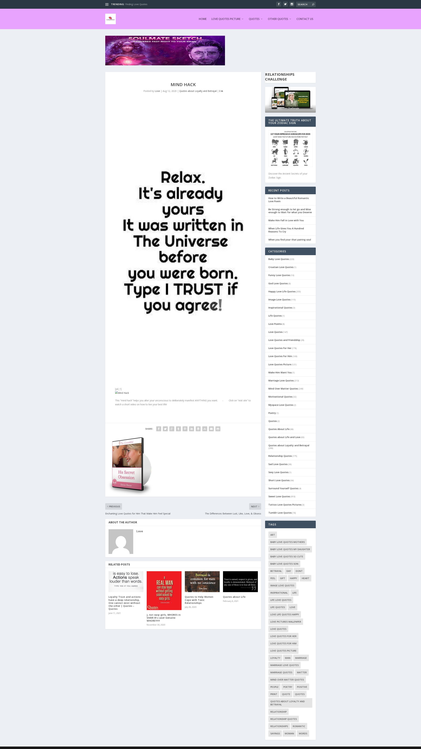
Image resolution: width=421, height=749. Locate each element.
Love (157, 91)
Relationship (278, 711)
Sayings (275, 733)
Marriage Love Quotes (281, 380)
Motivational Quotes (280, 396)
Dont (299, 571)
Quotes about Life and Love (284, 437)
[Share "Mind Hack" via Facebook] (158, 429)
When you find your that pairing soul (289, 239)
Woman (289, 733)
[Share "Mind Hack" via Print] (218, 429)
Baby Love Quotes (278, 259)
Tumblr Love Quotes (280, 512)
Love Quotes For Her (279, 348)
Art (272, 534)
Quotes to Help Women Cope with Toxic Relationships (199, 599)
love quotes (278, 628)
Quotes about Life (234, 596)
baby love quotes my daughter (290, 549)
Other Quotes (278, 19)
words (303, 733)
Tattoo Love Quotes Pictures (284, 504)
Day (288, 571)
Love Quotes (275, 332)
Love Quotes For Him (280, 356)
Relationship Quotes (280, 455)
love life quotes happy (284, 614)
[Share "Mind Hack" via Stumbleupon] (204, 429)
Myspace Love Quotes (280, 404)
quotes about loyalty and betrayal (287, 703)
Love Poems (275, 323)
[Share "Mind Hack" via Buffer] (198, 429)
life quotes (277, 607)
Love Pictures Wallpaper (285, 621)
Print (273, 694)
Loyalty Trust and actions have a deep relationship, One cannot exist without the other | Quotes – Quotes (125, 602)
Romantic (299, 726)
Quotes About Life (278, 429)
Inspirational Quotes (280, 307)
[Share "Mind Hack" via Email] (211, 429)
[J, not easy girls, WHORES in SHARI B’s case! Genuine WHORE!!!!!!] (164, 590)
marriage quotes (281, 672)
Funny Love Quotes (279, 275)
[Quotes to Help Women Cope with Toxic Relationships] (202, 581)
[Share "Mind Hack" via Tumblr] (178, 429)
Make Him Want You (280, 372)
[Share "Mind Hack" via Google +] (172, 429)
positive (302, 686)
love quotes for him (283, 643)
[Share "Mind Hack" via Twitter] (165, 429)
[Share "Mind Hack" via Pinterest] (185, 429)
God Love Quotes (278, 283)
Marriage (301, 657)
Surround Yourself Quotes (283, 488)
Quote (286, 694)
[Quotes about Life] (240, 581)
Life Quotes (275, 315)
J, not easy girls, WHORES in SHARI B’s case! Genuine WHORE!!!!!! (164, 617)
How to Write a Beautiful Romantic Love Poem (288, 200)
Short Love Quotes (279, 480)
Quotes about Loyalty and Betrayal (198, 91)
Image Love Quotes (279, 299)
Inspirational (279, 592)
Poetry (272, 413)
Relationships (279, 726)
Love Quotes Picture (225, 19)
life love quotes (280, 600)
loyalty (275, 657)
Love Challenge (290, 108)
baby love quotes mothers (287, 542)
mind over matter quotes (287, 679)
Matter (302, 672)
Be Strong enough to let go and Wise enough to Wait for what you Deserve (290, 211)
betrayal (276, 571)
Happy (293, 578)
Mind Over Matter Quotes (283, 388)
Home (203, 19)
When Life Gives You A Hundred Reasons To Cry (286, 230)
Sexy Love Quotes (278, 472)
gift (282, 578)
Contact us (305, 19)
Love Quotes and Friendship (284, 340)
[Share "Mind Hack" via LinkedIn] (191, 429)
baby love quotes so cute (286, 556)
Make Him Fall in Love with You (286, 220)
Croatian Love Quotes (280, 267)
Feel (272, 578)
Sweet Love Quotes (279, 496)
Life (294, 592)
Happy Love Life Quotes (282, 291)
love (292, 607)
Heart (305, 578)
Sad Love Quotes (277, 464)
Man (287, 657)
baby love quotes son (284, 563)
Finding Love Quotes (136, 4)
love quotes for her (283, 636)
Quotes (254, 19)
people (274, 686)
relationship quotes (283, 719)
